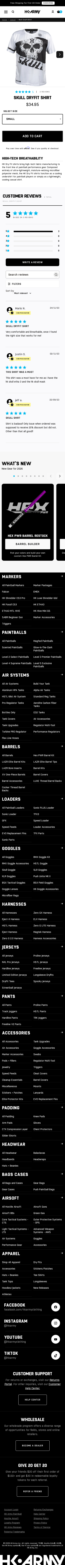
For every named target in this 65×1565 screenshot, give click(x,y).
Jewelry (6, 1067)
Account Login (11, 1509)
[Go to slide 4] (26, 476)
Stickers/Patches (43, 1268)
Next (59, 54)
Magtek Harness (42, 932)
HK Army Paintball (13, 1514)
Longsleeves (40, 1281)
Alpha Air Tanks (41, 690)
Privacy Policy (40, 1523)
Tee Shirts (39, 1275)
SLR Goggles (40, 869)
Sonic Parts (8, 839)
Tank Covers (8, 718)
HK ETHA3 (38, 604)
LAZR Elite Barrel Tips (45, 761)
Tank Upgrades (10, 725)
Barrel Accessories (12, 781)
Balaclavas (39, 1153)
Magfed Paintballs (43, 641)
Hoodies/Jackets (11, 1287)
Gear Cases (8, 1189)
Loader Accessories (44, 827)
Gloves (37, 1122)
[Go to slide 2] (18, 476)
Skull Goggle (8, 869)
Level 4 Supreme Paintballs (17, 663)
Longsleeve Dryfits (43, 974)
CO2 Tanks (39, 712)
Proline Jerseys (41, 955)
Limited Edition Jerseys (14, 974)
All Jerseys (7, 955)
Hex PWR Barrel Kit (43, 755)
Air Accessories (41, 718)
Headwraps (39, 1159)
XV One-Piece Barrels (13, 774)
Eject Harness (9, 932)
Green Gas (39, 1213)
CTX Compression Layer (15, 1129)
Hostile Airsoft (11, 1518)
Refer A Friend (32, 1491)
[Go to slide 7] (39, 476)
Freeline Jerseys (42, 968)
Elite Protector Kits (12, 1099)
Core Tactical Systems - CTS (15, 1221)
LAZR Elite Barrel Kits (13, 761)
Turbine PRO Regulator (14, 731)
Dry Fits (37, 1262)
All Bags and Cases (12, 1183)
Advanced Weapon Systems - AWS (43, 1231)
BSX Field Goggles (43, 882)
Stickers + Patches (12, 1092)
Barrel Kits (39, 768)
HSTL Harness (9, 925)
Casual (13, 20)
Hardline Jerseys (11, 968)
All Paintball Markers (13, 585)
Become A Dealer (32, 1445)
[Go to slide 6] (35, 476)
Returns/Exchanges (43, 1509)
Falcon (5, 591)
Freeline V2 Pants (11, 1024)
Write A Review (32, 262)
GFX (4, 820)
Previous (5, 54)
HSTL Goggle (40, 863)
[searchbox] (29, 274)
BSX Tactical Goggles (13, 882)
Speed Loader (41, 820)
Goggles (37, 1238)
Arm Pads (7, 1122)
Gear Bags (39, 1183)
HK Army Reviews (12, 1527)
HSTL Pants (39, 1011)
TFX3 (36, 814)
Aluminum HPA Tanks (13, 690)
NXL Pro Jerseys (10, 962)
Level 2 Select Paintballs (15, 657)
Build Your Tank (41, 683)
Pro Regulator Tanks (13, 703)
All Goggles (8, 857)
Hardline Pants (10, 1017)
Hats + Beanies (10, 1165)
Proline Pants (40, 1005)
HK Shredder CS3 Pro (13, 598)
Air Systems (8, 1238)
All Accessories (10, 1041)
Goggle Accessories (44, 1048)
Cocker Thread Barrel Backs (13, 789)
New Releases (41, 1287)
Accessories (40, 1245)
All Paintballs (9, 641)
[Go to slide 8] (43, 476)
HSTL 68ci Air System (14, 696)
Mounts (37, 1086)
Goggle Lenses (10, 889)
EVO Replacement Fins (14, 833)
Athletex (6, 1294)
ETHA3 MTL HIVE (11, 610)
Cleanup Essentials (12, 1080)
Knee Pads (39, 1116)
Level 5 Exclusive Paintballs (42, 665)
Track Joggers (9, 1011)
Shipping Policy (41, 1518)
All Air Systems (10, 683)
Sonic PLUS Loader (43, 807)
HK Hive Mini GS (41, 610)
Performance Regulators (46, 731)
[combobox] (32, 293)
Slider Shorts (9, 1135)
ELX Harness (40, 919)
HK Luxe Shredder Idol (45, 598)
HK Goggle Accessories (46, 889)
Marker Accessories (44, 617)
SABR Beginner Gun (12, 617)
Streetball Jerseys (12, 987)
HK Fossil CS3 (9, 604)
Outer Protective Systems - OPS (47, 1221)
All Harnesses (9, 912)
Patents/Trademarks (14, 1532)
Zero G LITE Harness (44, 925)
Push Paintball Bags (44, 1189)
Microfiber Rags (10, 895)
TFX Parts (38, 833)
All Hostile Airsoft (11, 1206)
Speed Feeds (9, 827)
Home (4, 20)
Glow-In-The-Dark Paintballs (42, 649)
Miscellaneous (9, 1086)
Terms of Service (42, 1527)
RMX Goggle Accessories (15, 863)
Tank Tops (7, 1281)
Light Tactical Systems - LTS (15, 1231)
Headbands (8, 1159)
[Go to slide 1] (14, 476)
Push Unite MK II (41, 876)
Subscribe (48, 3)
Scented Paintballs (12, 647)
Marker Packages (42, 585)
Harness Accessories (44, 938)
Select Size (10, 111)
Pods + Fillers (9, 1060)
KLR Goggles (9, 876)
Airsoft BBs (8, 1213)
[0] (58, 12)
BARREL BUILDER (28, 544)
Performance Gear (12, 1245)
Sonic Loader (9, 814)
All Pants (7, 1005)
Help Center (32, 1400)
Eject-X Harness (11, 919)
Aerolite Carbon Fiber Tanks (45, 704)
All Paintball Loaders (13, 807)
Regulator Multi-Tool (44, 725)
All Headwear (9, 1153)
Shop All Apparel (11, 1262)
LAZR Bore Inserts (12, 768)
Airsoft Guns (40, 1206)
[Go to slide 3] (22, 476)
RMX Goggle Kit (41, 857)
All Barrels (7, 755)
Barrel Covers (40, 774)
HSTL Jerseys (40, 962)
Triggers (6, 623)
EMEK (36, 591)
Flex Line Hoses (10, 738)
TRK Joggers (40, 1017)
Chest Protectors (42, 1129)
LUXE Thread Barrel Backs (47, 781)
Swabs (37, 1054)
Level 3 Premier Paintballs (47, 657)
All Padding (8, 1116)
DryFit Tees (8, 981)
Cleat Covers (40, 1073)
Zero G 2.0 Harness (12, 938)
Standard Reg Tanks (44, 696)
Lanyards (38, 1092)
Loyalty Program (12, 1523)
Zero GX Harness (42, 912)
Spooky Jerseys (41, 981)
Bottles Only (8, 712)
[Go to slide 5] (31, 476)
